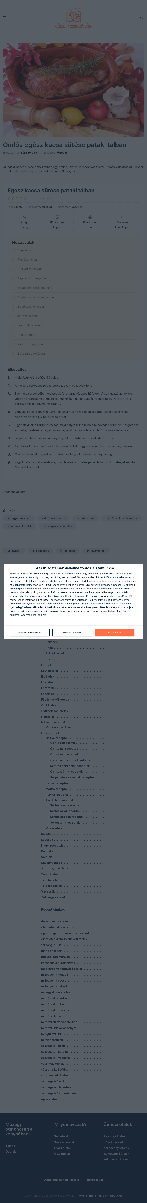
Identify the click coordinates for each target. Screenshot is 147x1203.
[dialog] (73, 601)
